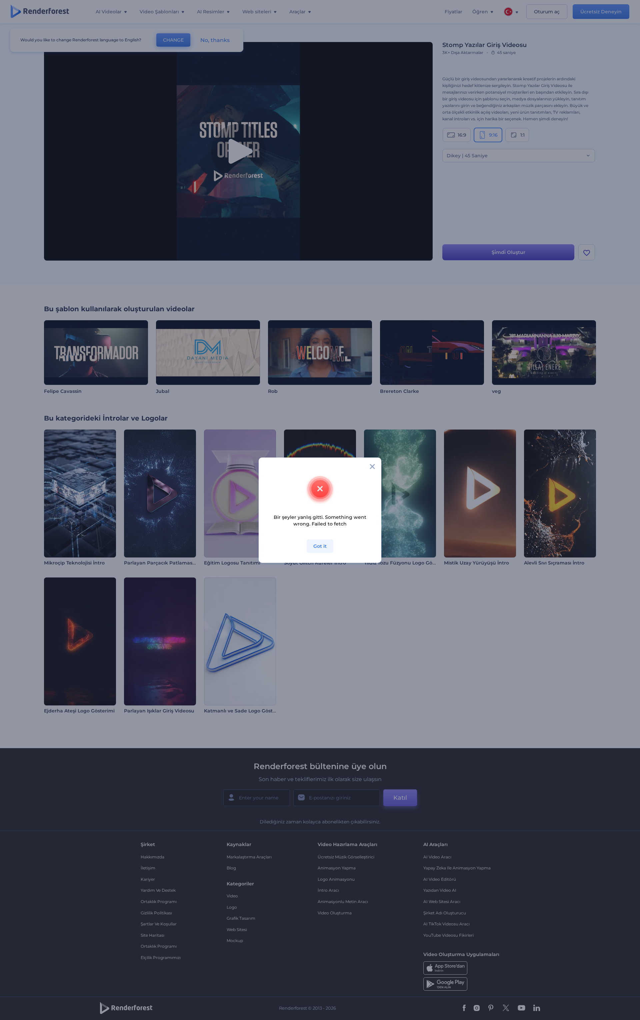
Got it (320, 546)
